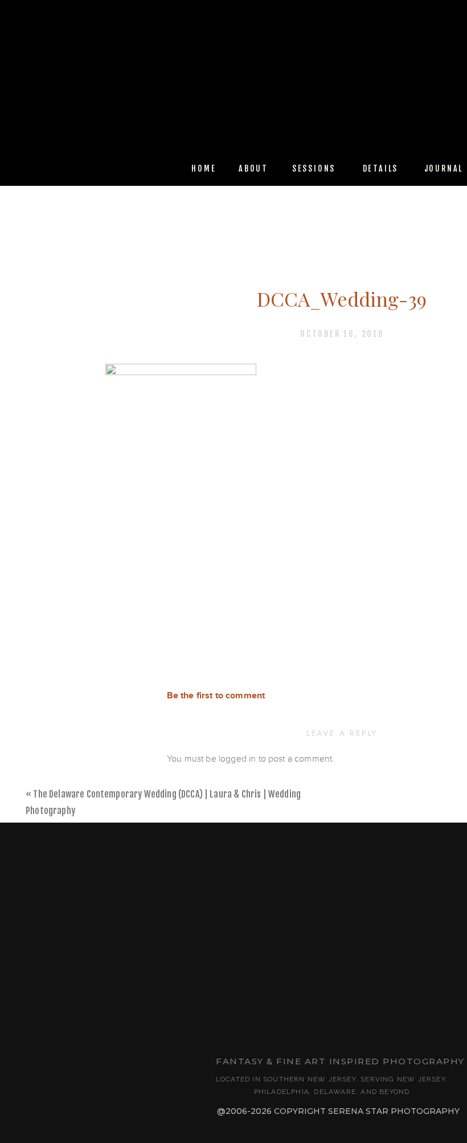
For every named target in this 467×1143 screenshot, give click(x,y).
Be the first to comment (216, 696)
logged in (237, 758)
